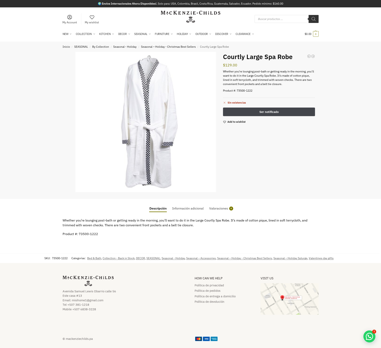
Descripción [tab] (158, 208)
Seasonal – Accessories (201, 258)
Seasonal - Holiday (125, 46)
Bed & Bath (94, 258)
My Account (69, 22)
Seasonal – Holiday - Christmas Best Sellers (168, 46)
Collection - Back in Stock (119, 258)
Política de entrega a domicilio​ (215, 296)
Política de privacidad (209, 285)
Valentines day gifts (321, 258)
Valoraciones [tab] (220, 208)
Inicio (66, 46)
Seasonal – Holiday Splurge (290, 258)
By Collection (100, 46)
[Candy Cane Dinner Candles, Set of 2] (309, 56)
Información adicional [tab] (188, 208)
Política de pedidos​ (207, 291)
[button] (312, 34)
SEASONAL (81, 46)
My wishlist (92, 22)
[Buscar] (314, 19)
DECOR (140, 258)
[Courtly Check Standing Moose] (313, 56)
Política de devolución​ (209, 302)
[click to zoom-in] (145, 122)
